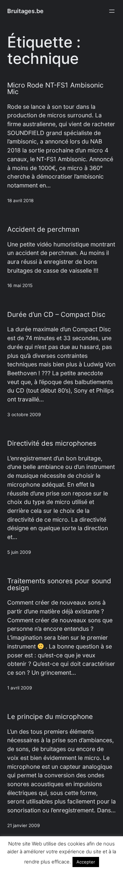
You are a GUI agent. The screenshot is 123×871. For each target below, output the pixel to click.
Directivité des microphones (51, 443)
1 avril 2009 (19, 687)
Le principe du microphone (50, 716)
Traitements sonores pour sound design (59, 584)
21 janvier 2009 (23, 825)
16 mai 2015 (19, 285)
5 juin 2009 (19, 552)
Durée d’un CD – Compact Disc (56, 314)
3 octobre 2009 (24, 414)
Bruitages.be (25, 11)
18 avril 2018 (20, 200)
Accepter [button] (85, 861)
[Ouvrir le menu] (112, 11)
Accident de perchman (43, 229)
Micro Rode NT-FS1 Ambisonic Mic (55, 88)
